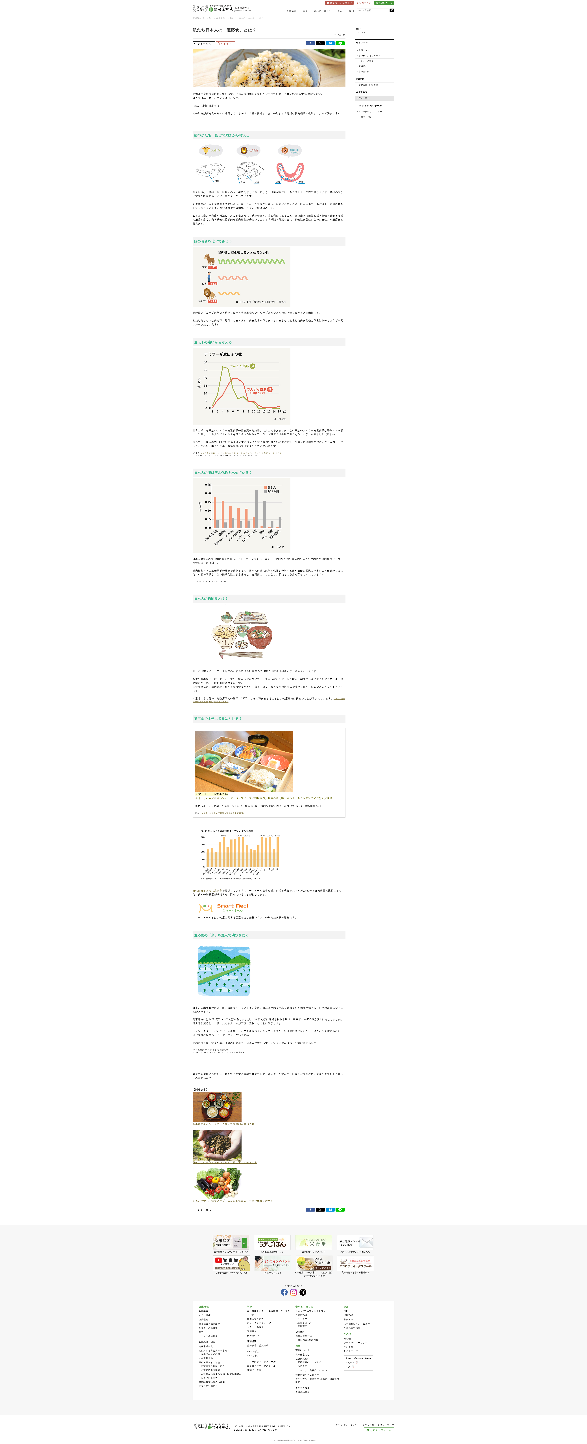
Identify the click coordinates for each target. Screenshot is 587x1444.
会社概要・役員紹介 (209, 1324)
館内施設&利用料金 (308, 1340)
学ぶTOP (363, 42)
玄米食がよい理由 (210, 1354)
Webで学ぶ (221, 18)
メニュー (302, 1319)
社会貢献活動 (206, 1358)
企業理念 (203, 1319)
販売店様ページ (384, 3)
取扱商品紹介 (302, 1359)
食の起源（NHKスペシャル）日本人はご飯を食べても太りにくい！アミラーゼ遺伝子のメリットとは (241, 453)
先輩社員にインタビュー (357, 1324)
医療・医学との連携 (209, 1362)
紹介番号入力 (364, 3)
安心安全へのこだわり (307, 1375)
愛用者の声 (301, 1392)
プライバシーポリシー (356, 1343)
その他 (347, 1334)
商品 (340, 11)
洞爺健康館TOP (304, 1336)
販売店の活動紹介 (208, 1386)
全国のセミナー (366, 50)
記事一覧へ (204, 43)
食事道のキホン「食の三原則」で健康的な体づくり (224, 1124)
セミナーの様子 (366, 61)
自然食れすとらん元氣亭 (207, 890)
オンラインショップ (341, 3)
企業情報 (291, 11)
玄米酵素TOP (199, 18)
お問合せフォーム (381, 1430)
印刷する (226, 43)
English (350, 1362)
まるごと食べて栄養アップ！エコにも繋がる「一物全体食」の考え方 (234, 1200)
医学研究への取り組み (213, 1366)
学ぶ (305, 11)
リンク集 (348, 1347)
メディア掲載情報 (208, 1336)
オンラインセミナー (257, 1323)
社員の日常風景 (352, 1328)
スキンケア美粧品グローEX (312, 1370)
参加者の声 (364, 71)
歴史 (201, 1332)
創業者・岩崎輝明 (208, 1328)
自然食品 (302, 1366)
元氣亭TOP (301, 1315)
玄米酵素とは (302, 1354)
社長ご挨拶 (205, 1315)
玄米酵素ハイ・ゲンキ (310, 1362)
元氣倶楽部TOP (304, 1323)
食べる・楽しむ (323, 11)
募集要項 (348, 1319)
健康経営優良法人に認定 (212, 1382)
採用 (351, 11)
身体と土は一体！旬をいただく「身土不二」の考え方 (225, 1162)
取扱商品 (302, 1326)
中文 (348, 1367)
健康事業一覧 (206, 1346)
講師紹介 (363, 66)
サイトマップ (351, 1351)
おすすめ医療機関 (210, 1370)
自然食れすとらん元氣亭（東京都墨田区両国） (223, 813)
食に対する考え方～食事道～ (214, 1350)
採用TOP (349, 1315)
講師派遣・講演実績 (368, 85)
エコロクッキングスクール (371, 111)
